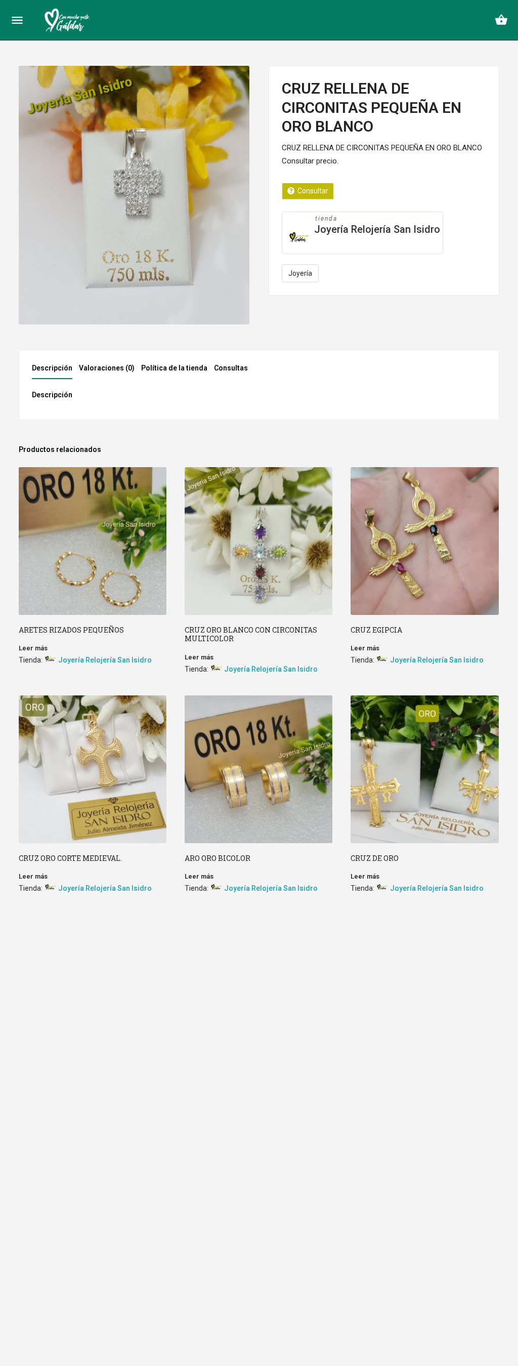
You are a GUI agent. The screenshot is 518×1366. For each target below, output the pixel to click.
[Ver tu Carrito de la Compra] (501, 19)
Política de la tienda (174, 368)
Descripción (52, 368)
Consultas (231, 368)
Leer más (33, 648)
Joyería (300, 273)
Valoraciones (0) (107, 368)
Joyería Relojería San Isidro (377, 229)
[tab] (54, 371)
